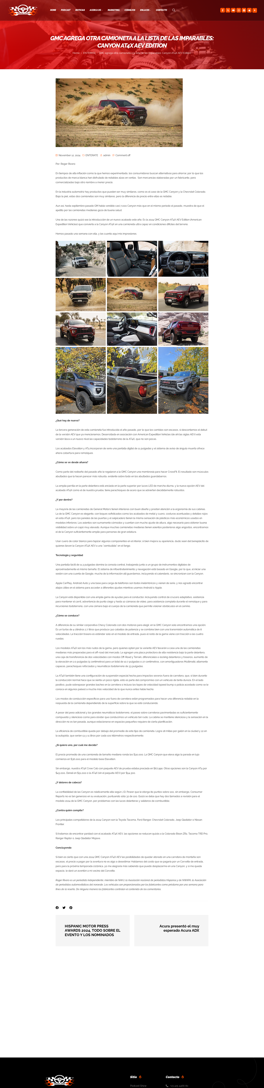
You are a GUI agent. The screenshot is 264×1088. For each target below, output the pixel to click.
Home (53, 10)
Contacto (161, 10)
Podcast (65, 10)
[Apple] (249, 10)
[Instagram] (238, 10)
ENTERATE (89, 53)
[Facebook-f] (222, 10)
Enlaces (144, 10)
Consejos (130, 10)
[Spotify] (244, 10)
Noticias (80, 10)
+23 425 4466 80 (179, 1085)
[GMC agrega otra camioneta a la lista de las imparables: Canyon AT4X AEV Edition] (70, 907)
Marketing (114, 10)
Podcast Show (138, 1085)
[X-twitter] (228, 10)
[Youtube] (233, 10)
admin (106, 155)
